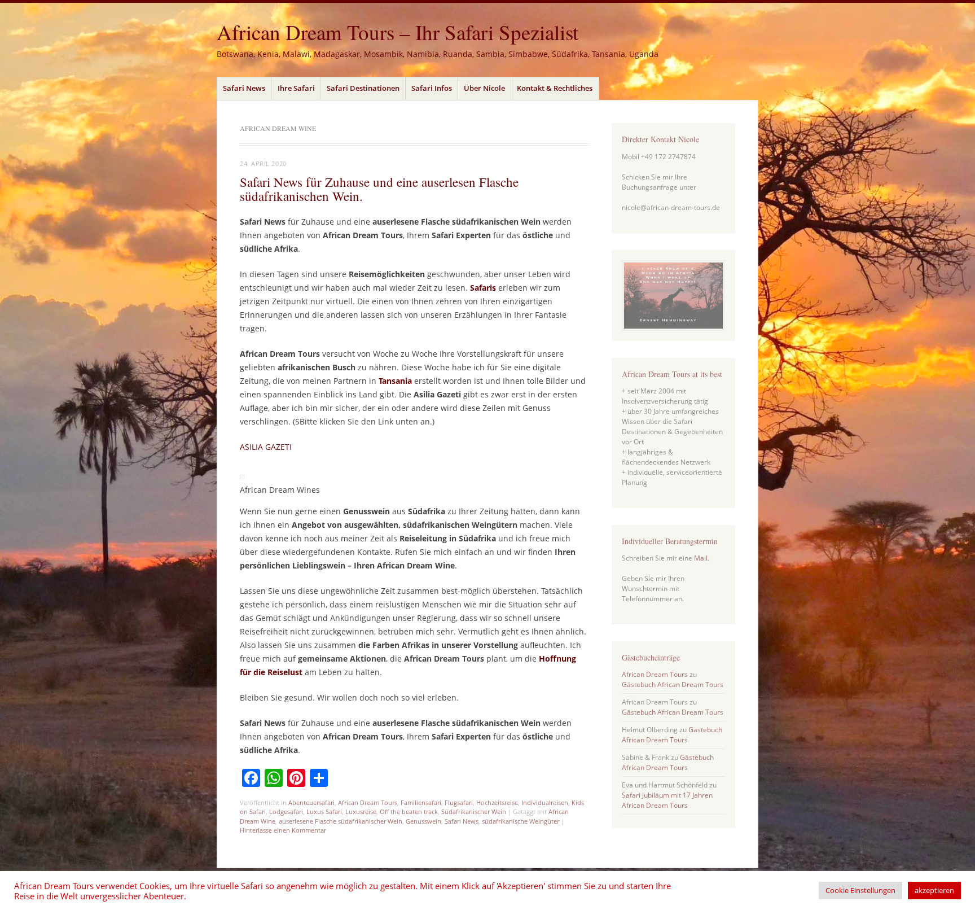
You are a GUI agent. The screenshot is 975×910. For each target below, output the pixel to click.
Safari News (244, 88)
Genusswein (423, 821)
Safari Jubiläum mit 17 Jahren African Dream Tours (667, 800)
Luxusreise (360, 811)
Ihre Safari (296, 88)
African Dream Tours (367, 802)
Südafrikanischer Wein (473, 811)
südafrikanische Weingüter (520, 821)
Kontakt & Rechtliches (554, 88)
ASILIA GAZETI (266, 446)
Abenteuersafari (311, 802)
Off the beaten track (409, 811)
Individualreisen (544, 802)
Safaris (483, 287)
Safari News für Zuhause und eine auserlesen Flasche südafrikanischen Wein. (379, 188)
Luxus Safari (324, 811)
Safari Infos (431, 88)
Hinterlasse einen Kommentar (283, 830)
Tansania (395, 380)
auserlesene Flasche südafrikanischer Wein (340, 821)
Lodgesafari (286, 811)
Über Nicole (484, 88)
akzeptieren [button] (934, 890)
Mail (701, 558)
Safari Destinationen (363, 88)
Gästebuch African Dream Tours (672, 684)
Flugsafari (459, 802)
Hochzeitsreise (497, 802)
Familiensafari (421, 802)
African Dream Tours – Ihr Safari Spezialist (397, 32)
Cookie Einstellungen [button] (860, 890)
